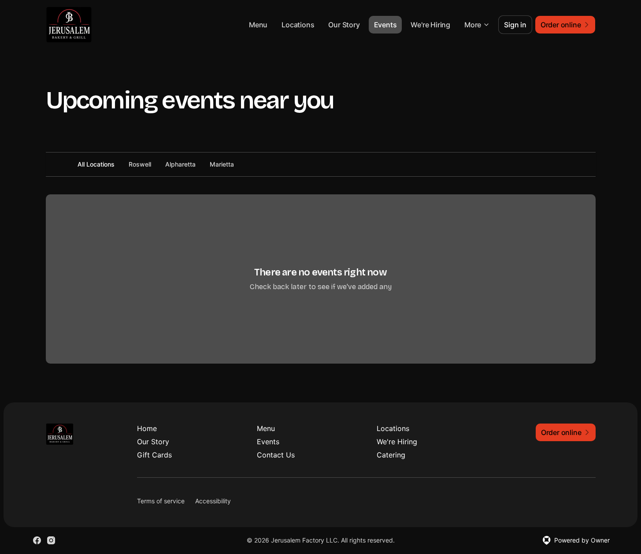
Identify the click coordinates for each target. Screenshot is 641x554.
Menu (258, 24)
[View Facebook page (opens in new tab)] (37, 540)
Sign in (515, 24)
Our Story (343, 24)
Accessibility (213, 501)
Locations (298, 24)
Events (385, 24)
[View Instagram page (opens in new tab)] (51, 540)
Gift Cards (154, 454)
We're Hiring (430, 24)
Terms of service (161, 501)
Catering (391, 454)
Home (147, 428)
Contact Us (276, 454)
